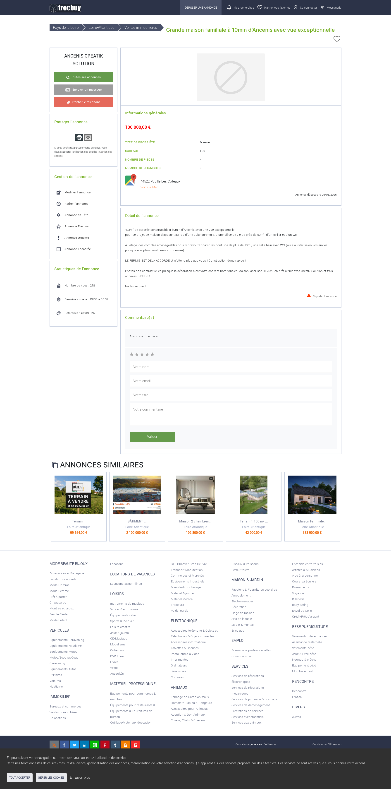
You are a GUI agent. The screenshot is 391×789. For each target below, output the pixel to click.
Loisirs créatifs (120, 627)
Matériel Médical (182, 599)
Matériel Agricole (182, 593)
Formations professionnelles (251, 650)
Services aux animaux (246, 722)
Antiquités (117, 673)
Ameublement (240, 595)
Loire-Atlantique (101, 27)
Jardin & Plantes (242, 625)
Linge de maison (242, 613)
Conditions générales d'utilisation (256, 744)
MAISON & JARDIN (247, 580)
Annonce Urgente (76, 238)
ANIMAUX (179, 687)
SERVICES (239, 666)
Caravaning (57, 663)
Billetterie (298, 599)
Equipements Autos (63, 669)
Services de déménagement (250, 705)
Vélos (114, 668)
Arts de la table (241, 619)
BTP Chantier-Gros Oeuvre (189, 564)
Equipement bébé (304, 665)
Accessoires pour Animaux (189, 709)
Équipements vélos (123, 615)
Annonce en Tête (76, 215)
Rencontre (299, 691)
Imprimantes (179, 659)
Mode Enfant (58, 620)
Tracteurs (177, 605)
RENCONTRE (303, 681)
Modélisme (117, 644)
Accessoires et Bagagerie (67, 573)
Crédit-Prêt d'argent (305, 616)
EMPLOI (238, 640)
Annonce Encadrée (77, 249)
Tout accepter (19, 778)
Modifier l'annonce (77, 192)
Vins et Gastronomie (124, 609)
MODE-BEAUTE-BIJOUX (69, 564)
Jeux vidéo (178, 671)
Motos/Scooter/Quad (64, 657)
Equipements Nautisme (66, 646)
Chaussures (58, 602)
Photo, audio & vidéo (185, 654)
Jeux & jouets (119, 633)
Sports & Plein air (122, 621)
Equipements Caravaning (67, 640)
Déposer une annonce (201, 7)
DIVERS (298, 707)
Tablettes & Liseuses (185, 648)
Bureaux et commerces (65, 706)
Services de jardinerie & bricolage (254, 699)
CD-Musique (118, 638)
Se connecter (308, 7)
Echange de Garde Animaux (190, 697)
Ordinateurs (179, 665)
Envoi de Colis (302, 611)
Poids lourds (179, 611)
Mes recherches (244, 7)
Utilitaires (56, 675)
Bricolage (237, 630)
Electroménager (242, 601)
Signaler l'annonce (325, 295)
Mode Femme (59, 591)
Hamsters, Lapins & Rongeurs (191, 703)
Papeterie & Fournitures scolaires (254, 589)
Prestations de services (247, 711)
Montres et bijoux (62, 608)
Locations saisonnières (126, 584)
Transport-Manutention (187, 570)
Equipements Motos (63, 651)
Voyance (298, 593)
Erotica (297, 697)
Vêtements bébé (303, 648)
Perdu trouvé (240, 570)
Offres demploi (241, 656)
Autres (296, 717)
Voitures (55, 681)
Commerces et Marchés (187, 575)
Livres (114, 662)
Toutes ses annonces (86, 77)
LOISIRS (117, 594)
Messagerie (334, 7)
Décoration (238, 607)
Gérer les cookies (51, 778)
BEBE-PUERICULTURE (310, 627)
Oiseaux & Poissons (245, 564)
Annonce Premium (77, 226)
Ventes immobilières (140, 27)
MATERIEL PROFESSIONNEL (133, 684)
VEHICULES (59, 630)
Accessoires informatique (188, 642)
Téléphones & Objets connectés (192, 636)
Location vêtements (63, 579)
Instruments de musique (127, 603)
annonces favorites (277, 7)
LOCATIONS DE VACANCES (132, 574)
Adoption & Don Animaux (188, 714)
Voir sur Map (149, 187)
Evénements (300, 587)
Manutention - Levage (186, 587)
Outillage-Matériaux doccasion (131, 722)
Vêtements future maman (309, 636)
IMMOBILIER (60, 697)
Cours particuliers (304, 581)
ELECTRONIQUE (184, 621)
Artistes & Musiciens (306, 570)
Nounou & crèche (304, 659)
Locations (117, 564)
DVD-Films (117, 656)
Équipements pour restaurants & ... (134, 705)
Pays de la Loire (66, 27)
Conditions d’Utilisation (326, 744)
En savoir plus (80, 777)
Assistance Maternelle (307, 642)
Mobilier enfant (302, 671)
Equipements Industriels (187, 581)
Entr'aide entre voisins (307, 564)
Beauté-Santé (58, 614)
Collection (117, 650)
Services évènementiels (247, 717)
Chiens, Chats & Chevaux (188, 720)
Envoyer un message (87, 89)
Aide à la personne (305, 575)
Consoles (177, 677)
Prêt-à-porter (58, 597)
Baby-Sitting (300, 605)
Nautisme (56, 686)
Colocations (58, 718)
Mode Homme (59, 585)
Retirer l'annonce (76, 204)
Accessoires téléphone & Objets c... (195, 630)
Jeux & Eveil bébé (304, 654)
